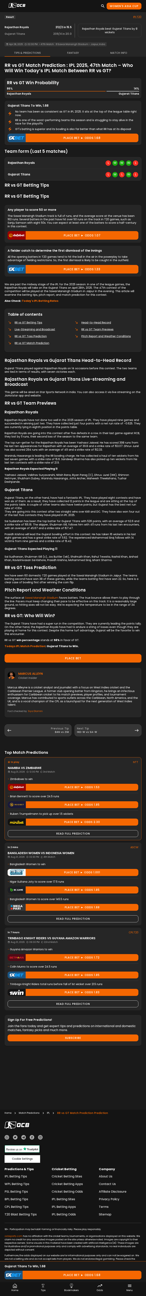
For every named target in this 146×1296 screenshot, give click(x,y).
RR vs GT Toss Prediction (31, 336)
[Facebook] (32, 1138)
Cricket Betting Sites (67, 1176)
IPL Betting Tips (16, 1176)
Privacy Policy (109, 1199)
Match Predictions (29, 1112)
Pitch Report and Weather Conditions (106, 336)
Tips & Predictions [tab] (27, 53)
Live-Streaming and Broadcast (35, 329)
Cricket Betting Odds (67, 1191)
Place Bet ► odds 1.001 (82, 872)
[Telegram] (23, 1138)
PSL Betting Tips (16, 1191)
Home (8, 1112)
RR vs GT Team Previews (97, 329)
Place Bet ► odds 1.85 (82, 805)
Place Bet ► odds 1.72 (82, 957)
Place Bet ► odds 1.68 (82, 138)
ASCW (134, 847)
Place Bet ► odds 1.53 (82, 787)
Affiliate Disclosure (112, 1191)
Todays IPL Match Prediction (25, 646)
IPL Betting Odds (64, 1214)
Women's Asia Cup (124, 6)
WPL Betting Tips (17, 1184)
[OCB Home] (17, 6)
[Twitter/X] (15, 1138)
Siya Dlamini (35, 711)
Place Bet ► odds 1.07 (82, 235)
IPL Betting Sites (63, 1199)
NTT (135, 762)
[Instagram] (40, 1138)
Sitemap (105, 1214)
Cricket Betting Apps (67, 1184)
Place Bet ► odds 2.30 (82, 822)
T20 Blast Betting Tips (21, 1214)
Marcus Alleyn (30, 673)
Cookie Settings (22, 1159)
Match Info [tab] (118, 53)
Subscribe (73, 1038)
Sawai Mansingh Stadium (41, 598)
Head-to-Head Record (96, 322)
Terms (104, 1207)
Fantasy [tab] (73, 53)
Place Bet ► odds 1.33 (82, 269)
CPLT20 (133, 932)
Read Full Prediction (73, 833)
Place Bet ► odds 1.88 (82, 907)
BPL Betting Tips (16, 1199)
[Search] (103, 6)
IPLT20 (137, 17)
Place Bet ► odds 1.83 (82, 992)
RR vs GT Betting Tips (28, 322)
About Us (105, 1176)
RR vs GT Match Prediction (32, 343)
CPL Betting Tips (17, 1207)
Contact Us (107, 1184)
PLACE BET (73, 658)
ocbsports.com (13, 1236)
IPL (48, 1112)
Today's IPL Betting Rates (40, 301)
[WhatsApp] (7, 1138)
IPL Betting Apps (64, 1207)
